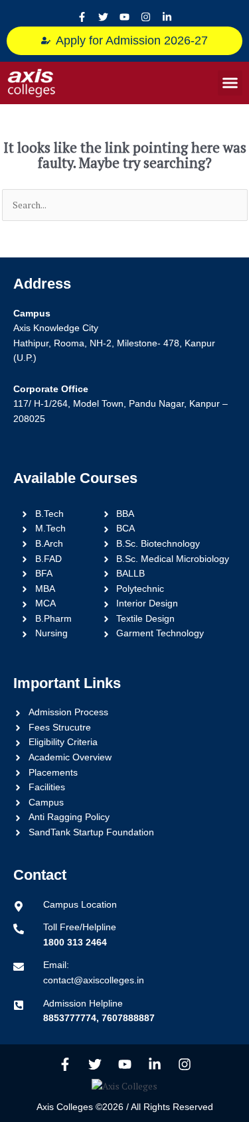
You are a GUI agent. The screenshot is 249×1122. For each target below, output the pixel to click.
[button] (230, 83)
